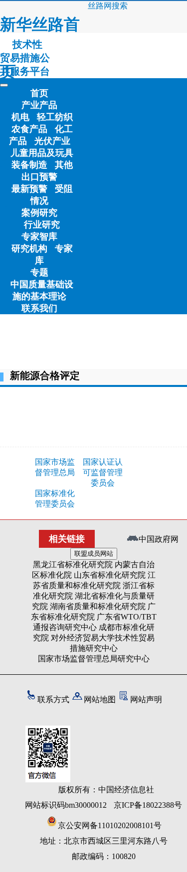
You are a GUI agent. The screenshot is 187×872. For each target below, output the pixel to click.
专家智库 (39, 237)
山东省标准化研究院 (110, 575)
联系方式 (53, 699)
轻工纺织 (55, 117)
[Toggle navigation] (4, 85)
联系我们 (39, 308)
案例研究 (39, 213)
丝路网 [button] (100, 5)
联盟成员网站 (93, 553)
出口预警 (39, 177)
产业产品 (39, 105)
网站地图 (100, 699)
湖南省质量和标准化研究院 (98, 606)
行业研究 (42, 225)
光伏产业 (52, 141)
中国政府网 (159, 539)
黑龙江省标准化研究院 (73, 564)
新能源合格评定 (45, 375)
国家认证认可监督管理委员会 (103, 472)
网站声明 (146, 699)
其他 (64, 165)
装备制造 (29, 165)
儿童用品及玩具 (41, 153)
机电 (20, 117)
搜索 (120, 5)
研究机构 (29, 248)
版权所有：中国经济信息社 (106, 789)
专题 (39, 272)
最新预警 (29, 189)
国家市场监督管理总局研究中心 (94, 658)
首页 (39, 93)
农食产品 (29, 129)
